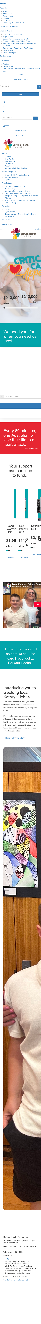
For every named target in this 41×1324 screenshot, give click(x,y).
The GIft (7, 209)
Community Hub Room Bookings (14, 23)
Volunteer (6, 46)
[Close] (40, 229)
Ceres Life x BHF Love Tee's (13, 34)
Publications (6, 206)
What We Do (7, 13)
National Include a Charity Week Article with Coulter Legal (21, 70)
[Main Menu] (1, 229)
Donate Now (9, 557)
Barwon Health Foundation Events (17, 175)
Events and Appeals (9, 171)
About (5, 11)
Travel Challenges (9, 52)
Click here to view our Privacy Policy (16, 1280)
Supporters (6, 220)
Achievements (8, 16)
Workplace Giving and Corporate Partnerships (19, 43)
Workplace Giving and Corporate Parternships (21, 195)
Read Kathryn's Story (15, 737)
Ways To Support (8, 183)
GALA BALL (20, 135)
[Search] (35, 118)
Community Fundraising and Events (16, 39)
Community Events (11, 177)
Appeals (7, 179)
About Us (5, 153)
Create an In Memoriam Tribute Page (16, 41)
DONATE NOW (20, 130)
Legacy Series (8, 66)
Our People (7, 20)
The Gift (6, 64)
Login (21, 94)
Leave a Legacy (8, 50)
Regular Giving (8, 36)
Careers (6, 18)
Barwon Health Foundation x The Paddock (18, 48)
